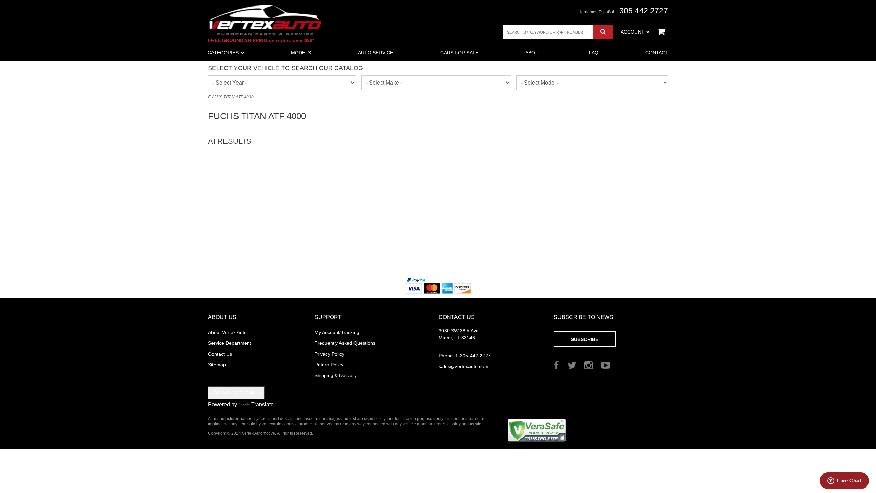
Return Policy (328, 364)
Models (301, 52)
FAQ (593, 52)
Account (632, 32)
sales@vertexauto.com (463, 366)
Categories (223, 52)
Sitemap (217, 364)
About (533, 52)
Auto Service (375, 52)
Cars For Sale (459, 52)
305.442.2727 (643, 11)
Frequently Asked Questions (344, 343)
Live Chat (849, 480)
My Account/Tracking (336, 332)
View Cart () (661, 32)
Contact (656, 52)
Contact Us (220, 354)
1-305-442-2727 (465, 355)
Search (603, 32)
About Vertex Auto (227, 332)
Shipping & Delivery (335, 375)
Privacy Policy (329, 354)
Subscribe (584, 339)
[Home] (265, 20)
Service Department (229, 343)
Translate (262, 404)
